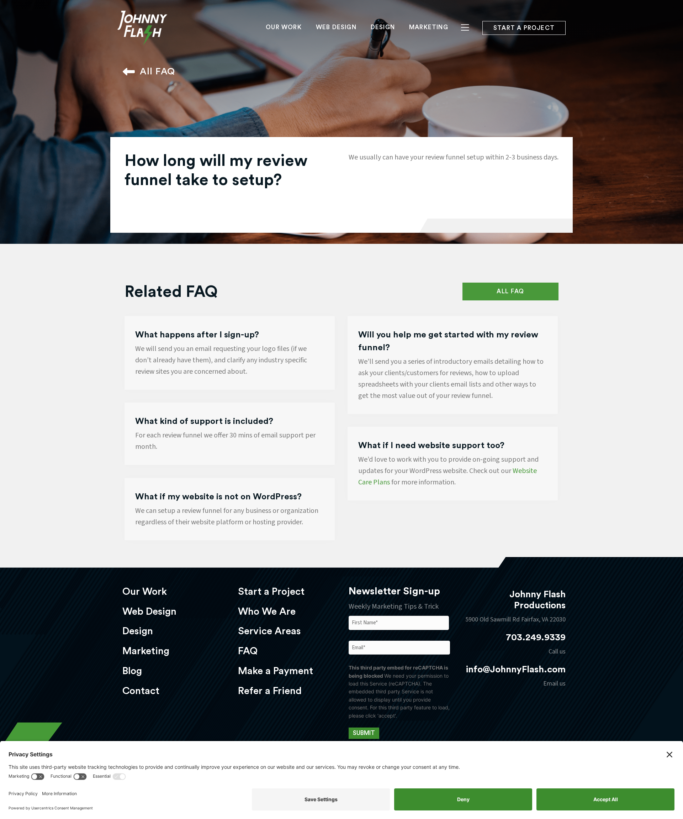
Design (383, 27)
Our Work (284, 27)
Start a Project (271, 592)
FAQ (248, 651)
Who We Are (267, 611)
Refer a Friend (270, 691)
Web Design (336, 27)
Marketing (428, 27)
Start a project (524, 28)
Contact (140, 691)
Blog (132, 671)
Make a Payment (275, 671)
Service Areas (269, 631)
